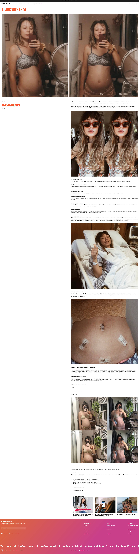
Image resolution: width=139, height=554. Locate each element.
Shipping (85, 529)
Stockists (108, 534)
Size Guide (129, 527)
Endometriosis (73, 101)
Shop (13, 3)
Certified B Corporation (111, 525)
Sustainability (109, 529)
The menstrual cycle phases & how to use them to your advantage (83, 515)
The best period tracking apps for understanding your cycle (104, 515)
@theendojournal (127, 181)
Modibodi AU (6, 550)
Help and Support (87, 523)
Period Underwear (18, 3)
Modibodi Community (77, 487)
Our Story (108, 527)
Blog (128, 533)
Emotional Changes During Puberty (126, 514)
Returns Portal (86, 534)
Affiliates (108, 531)
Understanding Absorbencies (133, 525)
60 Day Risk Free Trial (88, 531)
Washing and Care (131, 531)
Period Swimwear (26, 3)
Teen (31, 3)
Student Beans (130, 534)
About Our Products (131, 529)
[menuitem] (37, 4)
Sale (41, 3)
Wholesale (108, 533)
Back (4, 101)
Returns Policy (86, 533)
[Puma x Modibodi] (37, 4)
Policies (17, 550)
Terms (13, 550)
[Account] (134, 3)
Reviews (108, 523)
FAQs (85, 527)
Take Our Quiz (130, 523)
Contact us (86, 525)
